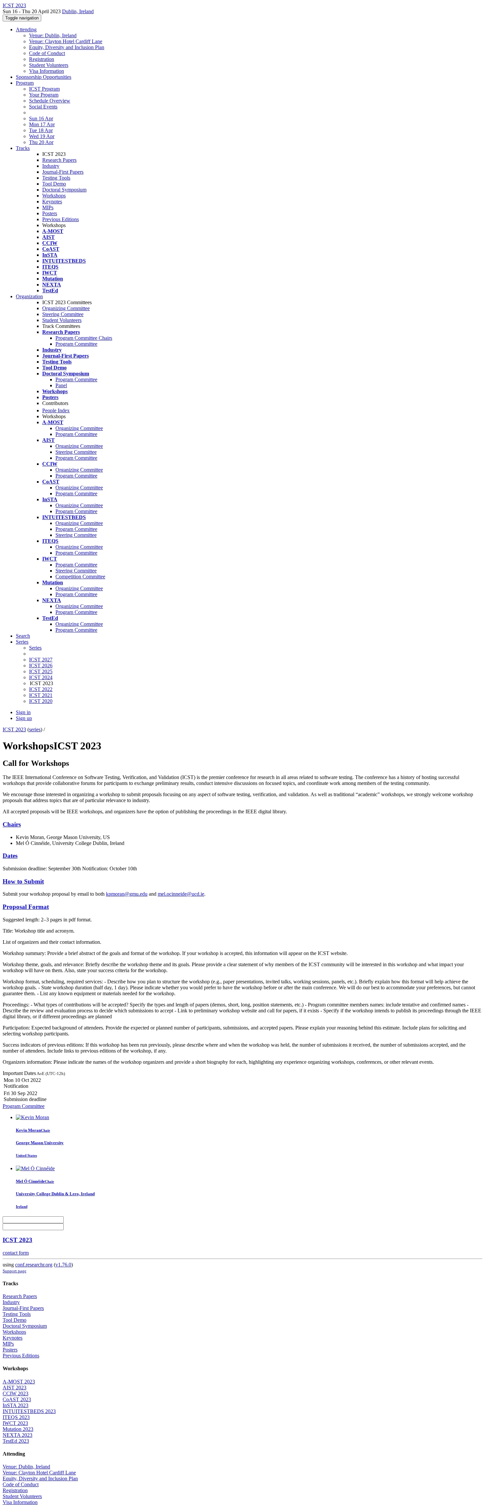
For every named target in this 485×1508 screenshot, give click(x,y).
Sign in (23, 712)
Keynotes (52, 201)
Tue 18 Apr (41, 130)
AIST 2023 (14, 1387)
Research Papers (59, 160)
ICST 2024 (40, 677)
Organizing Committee (66, 308)
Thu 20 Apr (41, 142)
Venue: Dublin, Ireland (53, 35)
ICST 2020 (40, 701)
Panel (61, 385)
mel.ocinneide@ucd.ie (181, 894)
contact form (16, 1253)
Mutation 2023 (18, 1429)
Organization (29, 296)
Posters (49, 213)
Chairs (12, 824)
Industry (50, 166)
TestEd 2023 (16, 1441)
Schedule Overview (49, 100)
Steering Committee (62, 314)
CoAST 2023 (17, 1399)
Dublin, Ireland (78, 11)
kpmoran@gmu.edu (126, 894)
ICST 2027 (40, 659)
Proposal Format (26, 906)
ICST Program (44, 89)
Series (35, 648)
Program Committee (76, 344)
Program (25, 83)
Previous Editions (60, 219)
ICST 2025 (40, 671)
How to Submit (23, 881)
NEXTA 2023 (17, 1435)
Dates (10, 855)
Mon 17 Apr (42, 124)
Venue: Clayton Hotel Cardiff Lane (65, 41)
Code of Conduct (47, 53)
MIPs (47, 207)
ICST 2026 (40, 665)
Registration (41, 59)
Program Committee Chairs (83, 338)
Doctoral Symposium (64, 189)
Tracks (23, 148)
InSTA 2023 (15, 1405)
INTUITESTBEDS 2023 (29, 1411)
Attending (26, 29)
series (35, 729)
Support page (14, 1270)
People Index (56, 410)
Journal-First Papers (62, 172)
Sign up (24, 718)
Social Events (43, 106)
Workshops (54, 195)
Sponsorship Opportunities (43, 77)
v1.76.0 (63, 1264)
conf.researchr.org (33, 1264)
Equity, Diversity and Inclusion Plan (66, 47)
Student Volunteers (48, 65)
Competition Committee (80, 576)
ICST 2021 (40, 695)
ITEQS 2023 (16, 1417)
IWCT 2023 (15, 1423)
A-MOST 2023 (19, 1381)
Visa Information (46, 71)
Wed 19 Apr (41, 136)
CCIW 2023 (15, 1393)
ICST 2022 (40, 689)
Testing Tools (56, 178)
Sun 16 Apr (41, 118)
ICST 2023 (14, 729)
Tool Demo (54, 184)
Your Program (43, 95)
